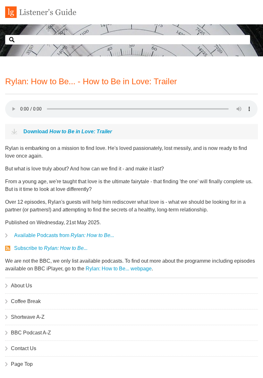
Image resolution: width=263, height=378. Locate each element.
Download (67, 131)
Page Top (22, 364)
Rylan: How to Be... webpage (119, 268)
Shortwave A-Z (28, 317)
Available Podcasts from (64, 235)
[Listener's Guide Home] (40, 16)
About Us (21, 285)
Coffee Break (26, 301)
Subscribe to (51, 248)
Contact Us (23, 348)
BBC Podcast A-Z (31, 332)
